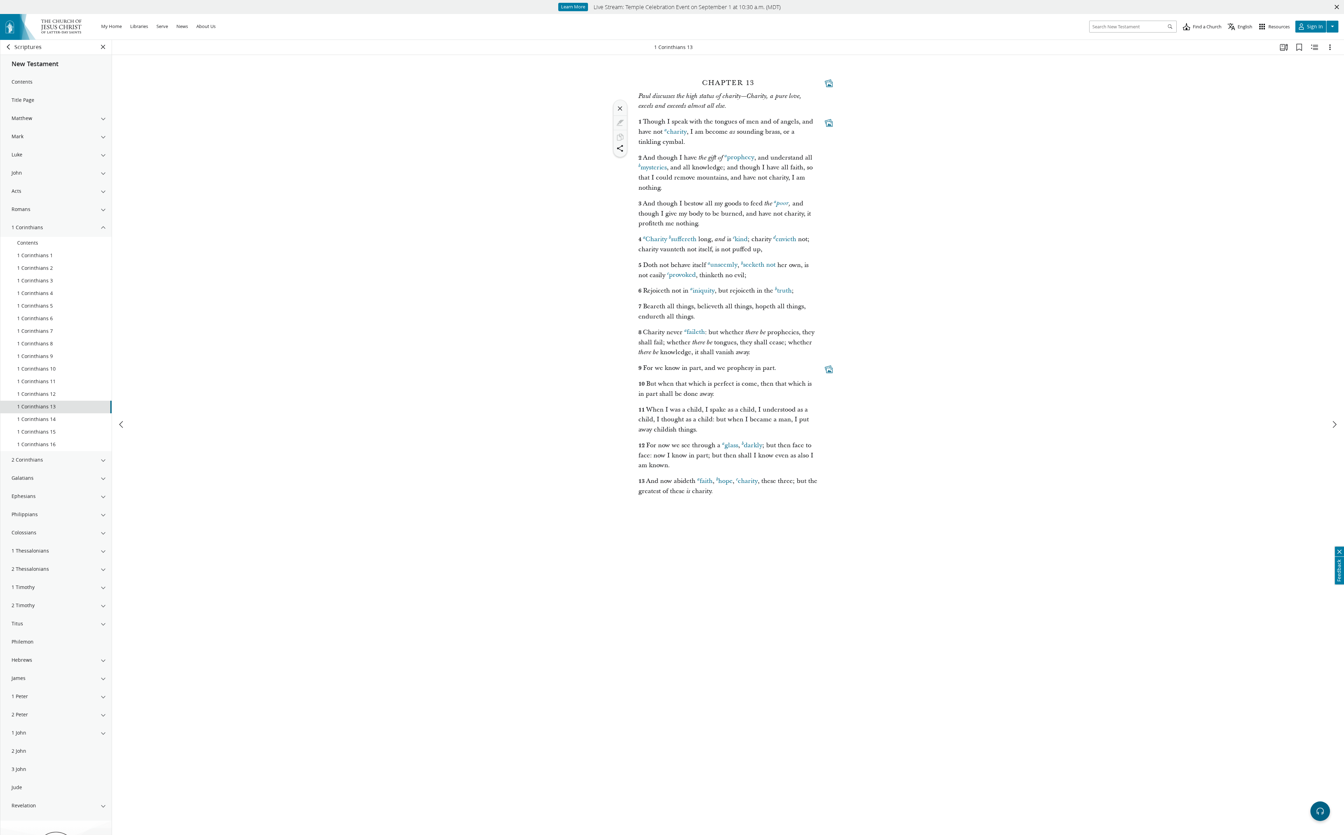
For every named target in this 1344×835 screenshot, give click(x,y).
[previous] (122, 424)
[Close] (620, 108)
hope (725, 481)
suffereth (683, 239)
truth (784, 290)
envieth (786, 239)
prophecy (740, 157)
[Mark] (620, 122)
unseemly (723, 265)
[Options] (1330, 47)
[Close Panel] (103, 46)
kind (741, 239)
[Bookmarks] (1299, 47)
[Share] (620, 148)
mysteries (653, 167)
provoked (682, 275)
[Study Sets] (1284, 47)
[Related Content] (1315, 47)
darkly (753, 445)
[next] (1334, 424)
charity (677, 131)
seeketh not (759, 265)
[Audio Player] (1320, 811)
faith (706, 481)
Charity (656, 239)
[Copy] (620, 137)
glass (731, 445)
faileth (696, 332)
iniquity (704, 290)
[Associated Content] (829, 83)
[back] (8, 46)
